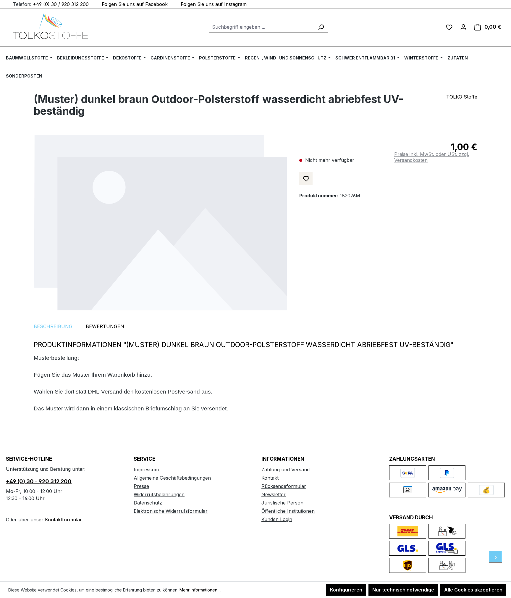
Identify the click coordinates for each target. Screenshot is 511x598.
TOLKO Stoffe (461, 97)
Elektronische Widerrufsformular (171, 511)
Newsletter (273, 494)
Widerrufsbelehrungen (159, 494)
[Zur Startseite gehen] (50, 25)
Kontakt (270, 478)
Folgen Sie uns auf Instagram (214, 4)
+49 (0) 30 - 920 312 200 (39, 481)
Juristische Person (282, 503)
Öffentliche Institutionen (288, 511)
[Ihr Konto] (463, 27)
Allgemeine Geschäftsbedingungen (172, 478)
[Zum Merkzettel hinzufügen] (306, 178)
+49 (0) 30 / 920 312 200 (61, 4)
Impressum (146, 470)
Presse (141, 486)
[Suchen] (321, 27)
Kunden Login (276, 519)
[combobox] (261, 27)
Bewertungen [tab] (105, 326)
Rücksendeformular (283, 486)
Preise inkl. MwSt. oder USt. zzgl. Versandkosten (431, 157)
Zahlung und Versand (285, 470)
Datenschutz (148, 503)
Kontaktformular (63, 520)
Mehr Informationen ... (200, 589)
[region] (160, 222)
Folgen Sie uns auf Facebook (135, 4)
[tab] (53, 326)
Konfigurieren (346, 590)
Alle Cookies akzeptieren (473, 590)
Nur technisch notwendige (403, 590)
